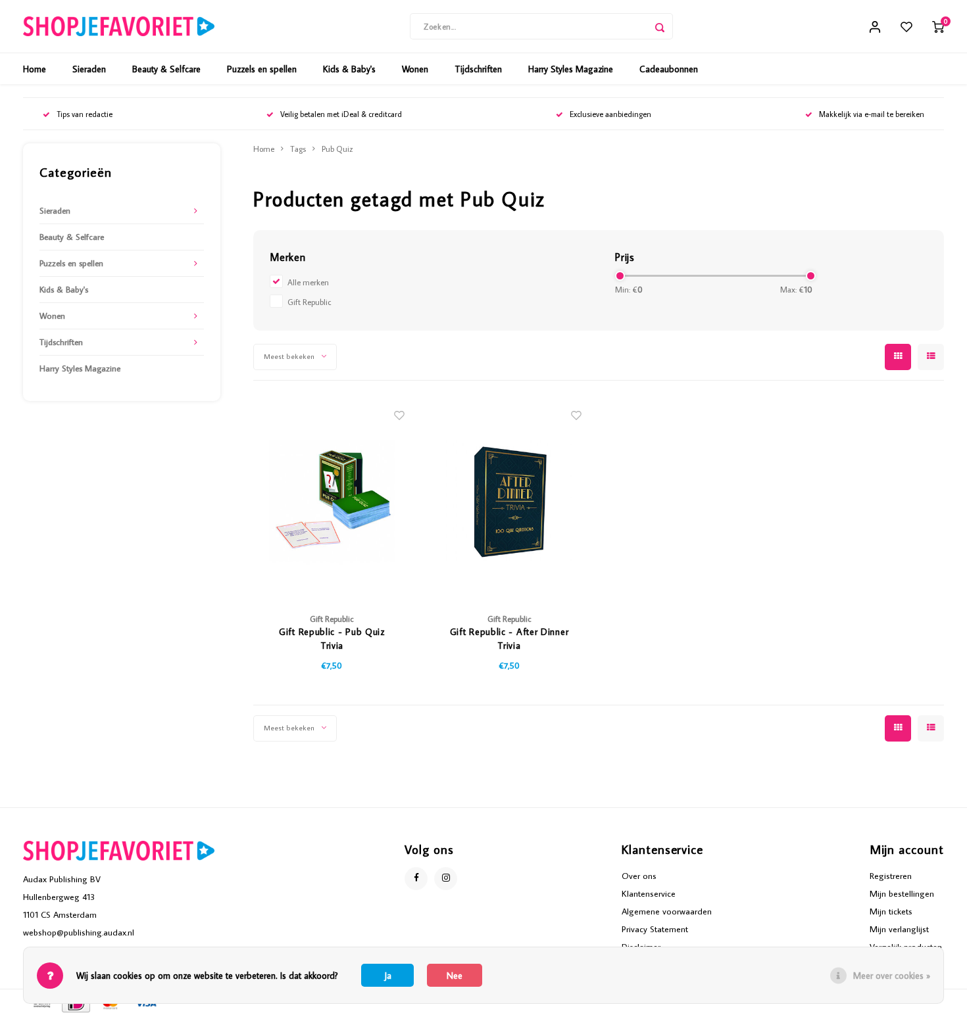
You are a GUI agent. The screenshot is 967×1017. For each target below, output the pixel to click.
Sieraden (89, 69)
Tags (298, 148)
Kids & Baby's (349, 69)
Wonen (415, 69)
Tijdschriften (478, 69)
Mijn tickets (891, 911)
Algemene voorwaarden (667, 911)
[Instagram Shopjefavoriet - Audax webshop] (445, 878)
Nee (454, 976)
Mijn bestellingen (902, 893)
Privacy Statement (655, 929)
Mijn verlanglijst (899, 929)
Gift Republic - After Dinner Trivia (509, 638)
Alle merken (308, 282)
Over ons (639, 876)
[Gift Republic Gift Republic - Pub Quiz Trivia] (332, 500)
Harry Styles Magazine (570, 69)
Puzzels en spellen (262, 69)
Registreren (891, 876)
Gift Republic (309, 301)
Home (34, 69)
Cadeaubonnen (668, 69)
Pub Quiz (337, 148)
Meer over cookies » (891, 976)
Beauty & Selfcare (166, 69)
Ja (387, 976)
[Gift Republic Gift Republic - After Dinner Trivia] (509, 500)
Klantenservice (649, 893)
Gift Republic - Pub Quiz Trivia (332, 638)
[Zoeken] (660, 26)
